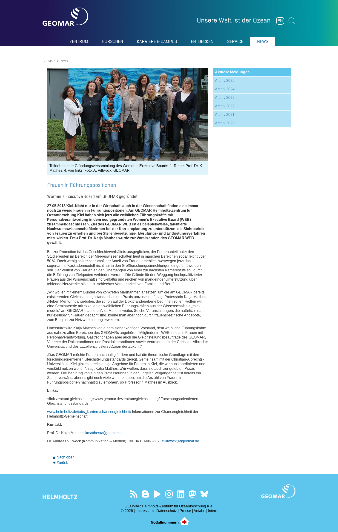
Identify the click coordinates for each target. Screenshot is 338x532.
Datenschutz (166, 511)
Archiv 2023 (225, 98)
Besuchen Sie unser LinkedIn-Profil (181, 494)
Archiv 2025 (225, 81)
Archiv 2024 (225, 89)
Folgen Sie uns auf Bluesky (204, 494)
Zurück (62, 463)
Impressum (145, 511)
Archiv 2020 (225, 123)
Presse (185, 511)
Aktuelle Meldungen (232, 72)
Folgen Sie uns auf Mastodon (193, 494)
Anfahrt (199, 511)
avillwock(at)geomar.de (180, 441)
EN (280, 21)
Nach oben (65, 457)
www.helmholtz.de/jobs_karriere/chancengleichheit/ (89, 412)
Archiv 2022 (225, 106)
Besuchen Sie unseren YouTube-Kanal (157, 494)
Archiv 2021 (225, 115)
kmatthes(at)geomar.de (104, 433)
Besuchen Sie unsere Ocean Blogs (146, 494)
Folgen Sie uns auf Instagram (169, 494)
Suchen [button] (292, 20)
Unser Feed (134, 494)
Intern (212, 511)
